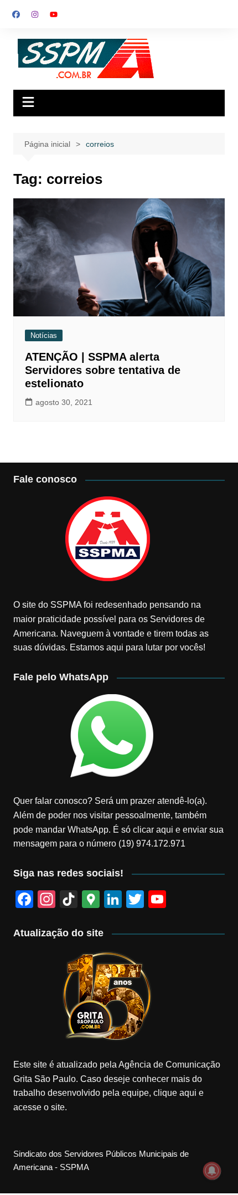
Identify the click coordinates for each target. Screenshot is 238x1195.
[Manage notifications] (212, 1170)
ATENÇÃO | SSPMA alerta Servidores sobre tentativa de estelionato (102, 370)
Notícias (43, 335)
